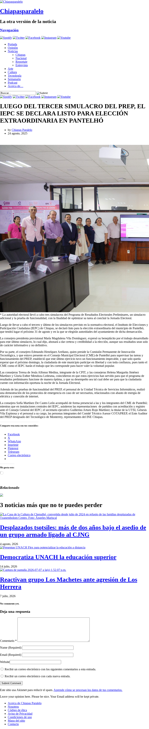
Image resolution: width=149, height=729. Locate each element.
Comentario (8, 640)
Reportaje (21, 61)
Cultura (12, 72)
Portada (12, 44)
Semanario (14, 79)
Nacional (21, 58)
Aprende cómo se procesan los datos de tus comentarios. (88, 690)
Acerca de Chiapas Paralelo (25, 703)
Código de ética (17, 710)
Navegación (9, 30)
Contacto (13, 724)
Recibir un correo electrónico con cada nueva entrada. (37, 676)
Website (5, 662)
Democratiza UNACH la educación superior (58, 557)
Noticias (13, 51)
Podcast (12, 82)
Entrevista (22, 65)
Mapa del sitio (16, 720)
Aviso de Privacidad (20, 713)
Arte (10, 68)
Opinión (13, 47)
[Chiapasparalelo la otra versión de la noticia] (74, 1)
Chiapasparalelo (21, 11)
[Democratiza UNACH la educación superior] (42, 547)
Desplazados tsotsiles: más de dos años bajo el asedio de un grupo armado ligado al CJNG (73, 531)
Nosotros (13, 706)
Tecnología (14, 75)
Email (10, 654)
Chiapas (20, 54)
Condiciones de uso (20, 717)
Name (10, 647)
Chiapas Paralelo (22, 130)
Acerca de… (15, 86)
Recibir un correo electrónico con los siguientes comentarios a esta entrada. (50, 669)
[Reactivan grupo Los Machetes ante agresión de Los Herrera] (33, 570)
